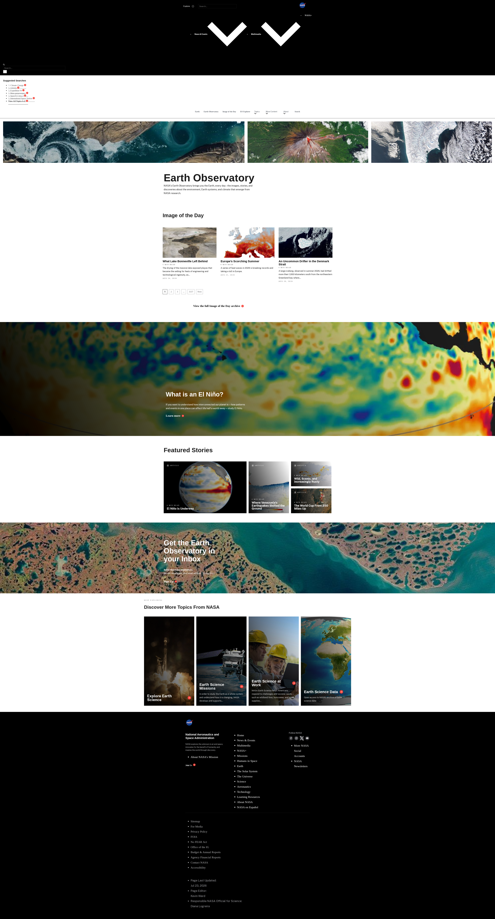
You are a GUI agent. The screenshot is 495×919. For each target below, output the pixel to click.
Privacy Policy (209, 573)
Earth (197, 112)
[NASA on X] (302, 738)
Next (199, 292)
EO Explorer (245, 112)
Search (297, 112)
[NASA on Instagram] (296, 738)
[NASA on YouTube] (307, 738)
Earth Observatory (211, 112)
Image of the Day (229, 112)
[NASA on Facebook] (291, 738)
